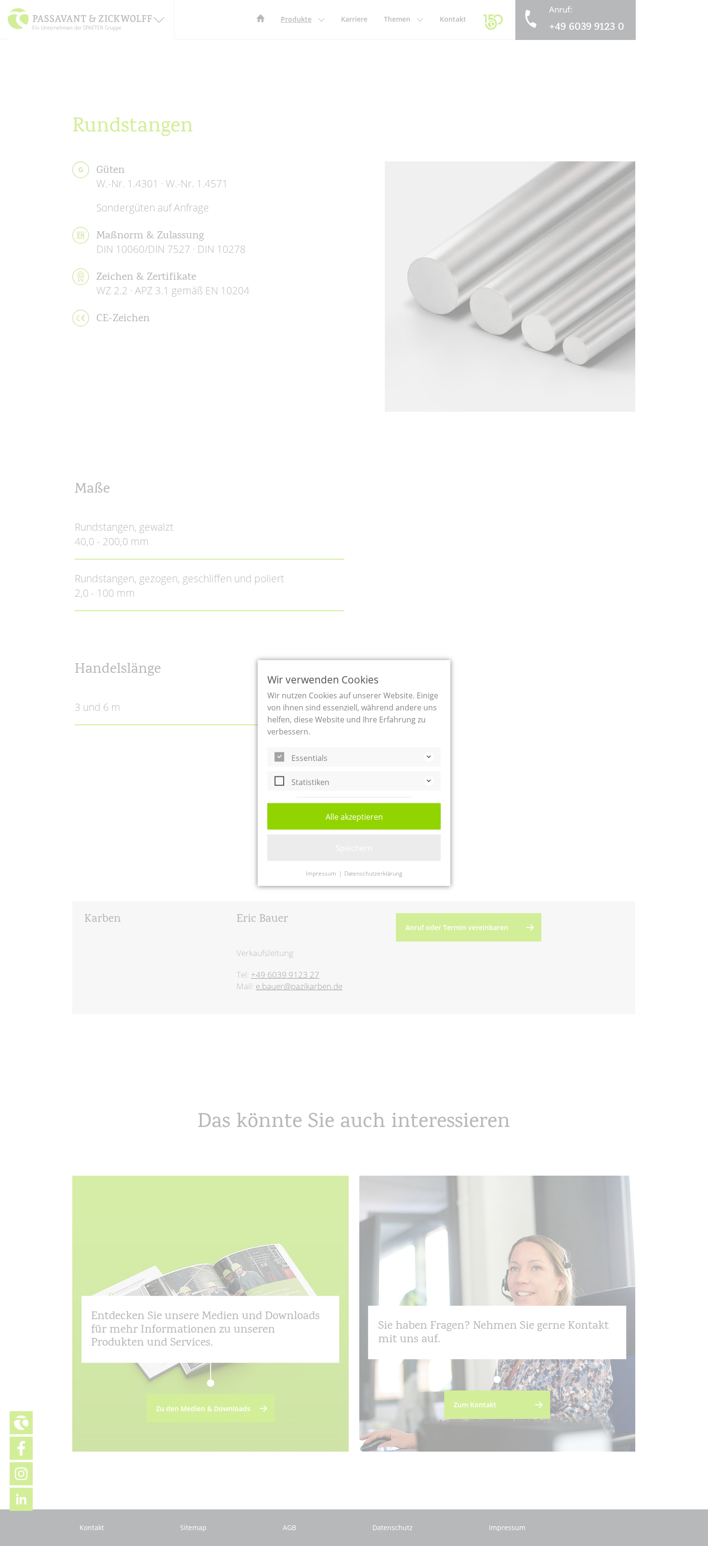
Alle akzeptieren (354, 817)
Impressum (321, 874)
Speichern (354, 848)
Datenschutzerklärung (373, 874)
